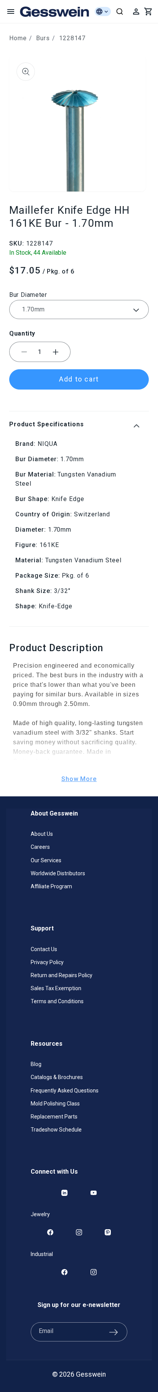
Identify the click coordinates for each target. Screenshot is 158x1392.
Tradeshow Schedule (56, 1130)
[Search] (119, 11)
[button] (10, 11)
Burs (43, 38)
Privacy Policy (47, 962)
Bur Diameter (28, 294)
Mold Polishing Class (55, 1103)
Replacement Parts (54, 1117)
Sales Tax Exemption (56, 988)
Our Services (46, 860)
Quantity (22, 333)
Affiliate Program (51, 886)
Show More (79, 779)
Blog (36, 1064)
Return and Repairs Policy (61, 975)
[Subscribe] (113, 1331)
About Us (42, 834)
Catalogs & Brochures (57, 1077)
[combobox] (119, 11)
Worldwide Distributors (58, 873)
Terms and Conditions (57, 1001)
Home (18, 38)
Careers (40, 847)
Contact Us (44, 949)
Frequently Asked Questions (65, 1090)
